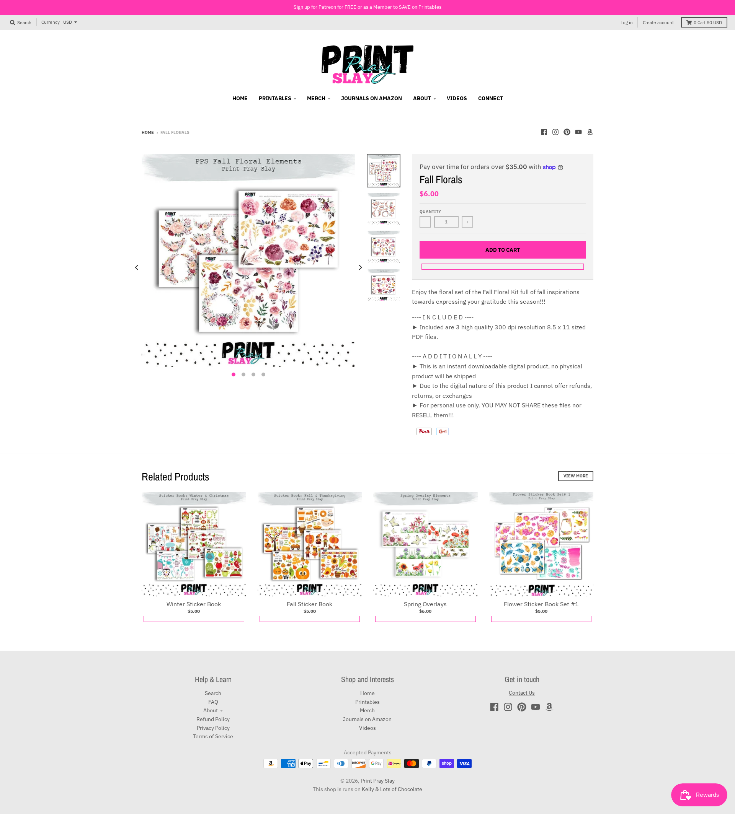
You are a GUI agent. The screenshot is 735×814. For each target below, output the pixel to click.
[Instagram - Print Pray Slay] (555, 132)
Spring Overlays (425, 604)
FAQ (213, 701)
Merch (367, 710)
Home (148, 132)
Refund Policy (213, 719)
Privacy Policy (213, 727)
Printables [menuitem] (275, 98)
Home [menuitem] (240, 98)
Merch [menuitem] (316, 98)
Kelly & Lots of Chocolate (392, 789)
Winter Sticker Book (194, 604)
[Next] (359, 267)
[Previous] (137, 267)
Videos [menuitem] (457, 98)
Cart (708, 22)
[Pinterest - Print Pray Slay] (567, 132)
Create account (658, 22)
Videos (367, 727)
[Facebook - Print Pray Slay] (544, 132)
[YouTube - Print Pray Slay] (578, 132)
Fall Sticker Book (309, 604)
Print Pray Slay (378, 780)
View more (576, 476)
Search (213, 693)
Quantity (430, 211)
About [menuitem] (422, 98)
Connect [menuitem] (490, 98)
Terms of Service (213, 736)
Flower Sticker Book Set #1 (541, 604)
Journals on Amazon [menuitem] (371, 98)
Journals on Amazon (367, 719)
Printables (367, 701)
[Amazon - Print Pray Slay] (589, 132)
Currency (50, 22)
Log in (627, 22)
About (210, 710)
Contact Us (522, 692)
